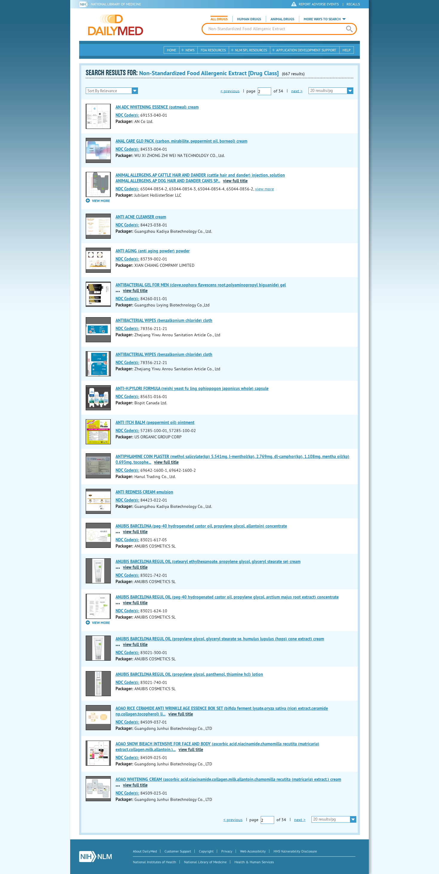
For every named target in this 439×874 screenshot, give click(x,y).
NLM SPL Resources (251, 50)
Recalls (353, 4)
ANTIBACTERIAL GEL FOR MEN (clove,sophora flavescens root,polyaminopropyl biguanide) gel (201, 285)
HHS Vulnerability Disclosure (295, 851)
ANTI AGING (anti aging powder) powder (153, 251)
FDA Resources (213, 50)
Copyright (206, 851)
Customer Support (178, 851)
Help (347, 50)
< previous (230, 90)
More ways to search (322, 19)
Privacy (226, 851)
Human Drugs (249, 19)
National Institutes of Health (154, 862)
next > (297, 90)
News (189, 50)
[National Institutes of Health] (85, 4)
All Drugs (219, 19)
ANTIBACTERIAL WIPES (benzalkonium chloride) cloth (164, 320)
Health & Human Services (254, 862)
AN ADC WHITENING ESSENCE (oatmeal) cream (157, 107)
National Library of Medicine (116, 4)
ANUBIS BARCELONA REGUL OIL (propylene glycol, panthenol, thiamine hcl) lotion (189, 674)
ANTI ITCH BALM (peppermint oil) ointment (155, 422)
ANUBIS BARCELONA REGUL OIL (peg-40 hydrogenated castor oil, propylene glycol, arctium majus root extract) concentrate (227, 597)
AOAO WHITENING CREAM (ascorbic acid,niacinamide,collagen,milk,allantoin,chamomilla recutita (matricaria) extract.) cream (228, 779)
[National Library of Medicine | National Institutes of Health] (95, 856)
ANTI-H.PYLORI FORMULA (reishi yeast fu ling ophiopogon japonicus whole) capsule (192, 388)
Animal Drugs (282, 19)
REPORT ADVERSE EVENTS (319, 4)
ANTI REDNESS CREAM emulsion (144, 492)
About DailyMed (145, 851)
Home (171, 50)
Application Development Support (306, 50)
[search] (349, 29)
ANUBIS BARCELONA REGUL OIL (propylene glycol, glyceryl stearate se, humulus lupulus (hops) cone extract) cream (220, 639)
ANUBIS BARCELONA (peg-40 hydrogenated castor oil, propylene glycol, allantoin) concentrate (201, 526)
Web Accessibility (253, 851)
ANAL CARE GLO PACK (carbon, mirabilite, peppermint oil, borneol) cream (181, 141)
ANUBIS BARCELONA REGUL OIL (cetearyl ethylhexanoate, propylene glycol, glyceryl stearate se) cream (208, 561)
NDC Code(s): (127, 115)
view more (264, 189)
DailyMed (115, 24)
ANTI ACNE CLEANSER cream (141, 217)
